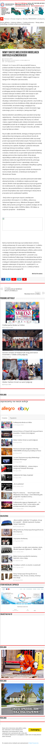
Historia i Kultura (16, 22)
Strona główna (4, 22)
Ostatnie (4, 418)
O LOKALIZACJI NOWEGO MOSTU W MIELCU (13, 289)
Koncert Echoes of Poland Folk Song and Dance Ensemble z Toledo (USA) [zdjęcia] (20, 354)
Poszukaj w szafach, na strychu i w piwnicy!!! (26, 565)
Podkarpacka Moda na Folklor (13, 325)
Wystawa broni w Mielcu (32, 293)
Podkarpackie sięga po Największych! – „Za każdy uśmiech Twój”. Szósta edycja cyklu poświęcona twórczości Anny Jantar (26, 504)
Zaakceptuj (35, 730)
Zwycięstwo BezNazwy (20, 538)
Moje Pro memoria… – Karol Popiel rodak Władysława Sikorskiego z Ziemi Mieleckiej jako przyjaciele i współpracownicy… (28, 494)
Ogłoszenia (4, 516)
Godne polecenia (28, 22)
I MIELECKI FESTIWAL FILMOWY (23, 475)
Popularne (13, 418)
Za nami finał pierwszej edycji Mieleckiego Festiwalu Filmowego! (23, 19)
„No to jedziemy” (18, 484)
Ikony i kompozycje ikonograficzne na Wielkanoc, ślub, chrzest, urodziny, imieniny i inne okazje (27, 575)
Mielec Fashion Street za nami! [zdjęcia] (17, 382)
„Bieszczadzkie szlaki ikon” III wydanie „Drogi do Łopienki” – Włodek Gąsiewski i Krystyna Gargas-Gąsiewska (27, 522)
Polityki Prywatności (33, 743)
